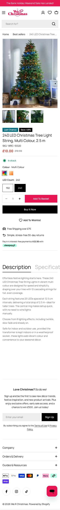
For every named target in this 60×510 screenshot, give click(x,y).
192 (8, 187)
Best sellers (19, 34)
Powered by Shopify (39, 504)
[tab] (16, 268)
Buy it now (30, 209)
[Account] (43, 13)
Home (5, 34)
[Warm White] (11, 173)
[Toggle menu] (4, 13)
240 (20, 187)
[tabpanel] (30, 309)
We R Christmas (19, 504)
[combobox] (30, 24)
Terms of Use (40, 425)
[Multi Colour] (4, 173)
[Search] (54, 24)
